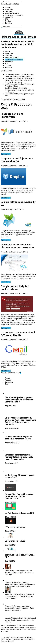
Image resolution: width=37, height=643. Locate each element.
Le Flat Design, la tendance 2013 (19, 513)
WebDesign (9, 17)
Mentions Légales (27, 639)
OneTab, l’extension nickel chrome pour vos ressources (17, 246)
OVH (8, 627)
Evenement (16, 629)
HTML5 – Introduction (15, 527)
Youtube (3, 625)
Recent (7, 378)
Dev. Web (8, 11)
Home (3, 99)
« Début (12, 373)
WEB (15, 625)
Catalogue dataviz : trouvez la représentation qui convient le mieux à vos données (19, 90)
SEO (6, 19)
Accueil (7, 7)
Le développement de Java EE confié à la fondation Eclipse (18, 438)
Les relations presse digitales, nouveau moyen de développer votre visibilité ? (19, 75)
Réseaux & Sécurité (12, 13)
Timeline (4, 641)
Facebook (10, 629)
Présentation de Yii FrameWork (12, 115)
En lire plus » (6, 154)
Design (21, 629)
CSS (25, 629)
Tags (6, 384)
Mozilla (11, 627)
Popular (8, 380)
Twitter (23, 625)
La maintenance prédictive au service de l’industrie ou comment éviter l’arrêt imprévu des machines (19, 80)
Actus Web (9, 9)
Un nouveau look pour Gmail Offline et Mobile (18, 334)
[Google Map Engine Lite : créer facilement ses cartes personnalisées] (10, 490)
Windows (11, 625)
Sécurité (28, 625)
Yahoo (7, 625)
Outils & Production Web (14, 15)
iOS (20, 627)
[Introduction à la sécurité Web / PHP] (10, 551)
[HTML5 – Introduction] (10, 523)
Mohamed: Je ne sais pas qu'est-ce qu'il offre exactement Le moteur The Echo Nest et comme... (19, 596)
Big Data (8, 21)
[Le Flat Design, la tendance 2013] (10, 509)
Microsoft (16, 627)
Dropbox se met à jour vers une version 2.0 (17, 160)
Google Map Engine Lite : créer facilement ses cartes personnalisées (19, 496)
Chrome (31, 629)
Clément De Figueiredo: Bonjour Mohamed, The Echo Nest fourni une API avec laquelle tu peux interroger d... (20, 584)
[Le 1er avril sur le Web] (10, 537)
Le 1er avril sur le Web (15, 541)
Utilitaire (19, 625)
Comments (9, 382)
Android (5, 631)
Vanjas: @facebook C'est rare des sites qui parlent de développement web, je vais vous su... (20, 620)
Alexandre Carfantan (8, 121)
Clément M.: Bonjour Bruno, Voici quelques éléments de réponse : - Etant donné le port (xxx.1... (19, 608)
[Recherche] (1, 2)
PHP (5, 627)
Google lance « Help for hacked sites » (15, 288)
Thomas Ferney (6, 209)
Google (6, 629)
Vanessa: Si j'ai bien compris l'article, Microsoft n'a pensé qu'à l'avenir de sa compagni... (19, 572)
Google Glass (28, 627)
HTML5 (22, 627)
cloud (27, 629)
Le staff (11, 641)
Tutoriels (8, 23)
